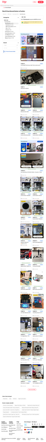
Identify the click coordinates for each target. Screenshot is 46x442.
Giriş (35, 2)
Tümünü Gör (40, 34)
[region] (32, 40)
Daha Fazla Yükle (32, 389)
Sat (41, 2)
